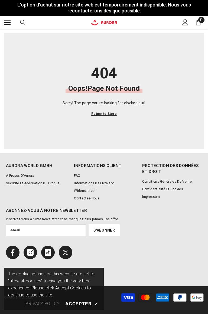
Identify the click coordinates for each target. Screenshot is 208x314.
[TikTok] (48, 252)
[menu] (7, 22)
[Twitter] (65, 252)
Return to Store (104, 114)
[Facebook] (13, 252)
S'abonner (104, 230)
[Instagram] (30, 252)
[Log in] (185, 22)
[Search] (23, 22)
